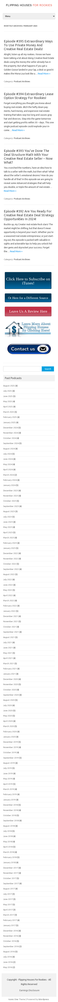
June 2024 (8, 459)
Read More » (44, 73)
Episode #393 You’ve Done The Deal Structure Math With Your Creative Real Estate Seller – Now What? (28, 156)
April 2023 (8, 532)
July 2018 (7, 831)
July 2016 (7, 957)
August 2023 (9, 511)
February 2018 (10, 857)
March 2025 (8, 412)
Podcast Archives (22, 81)
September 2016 (11, 946)
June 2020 (8, 710)
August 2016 (9, 951)
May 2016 (7, 967)
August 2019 (9, 763)
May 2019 (7, 778)
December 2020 (10, 679)
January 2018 (9, 862)
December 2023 (10, 490)
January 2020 (9, 737)
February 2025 (10, 417)
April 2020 (8, 721)
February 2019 (10, 794)
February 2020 (10, 731)
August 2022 (9, 574)
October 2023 (9, 501)
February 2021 (10, 668)
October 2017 (9, 878)
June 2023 (8, 522)
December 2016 (10, 931)
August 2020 (9, 700)
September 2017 (11, 883)
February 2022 (10, 606)
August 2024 (9, 448)
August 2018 (9, 826)
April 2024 (8, 469)
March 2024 (8, 475)
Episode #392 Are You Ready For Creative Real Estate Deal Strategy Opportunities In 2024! (29, 215)
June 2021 (8, 647)
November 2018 (10, 810)
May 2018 (7, 841)
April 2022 (8, 595)
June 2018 (8, 836)
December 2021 (10, 616)
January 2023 (9, 548)
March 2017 (8, 915)
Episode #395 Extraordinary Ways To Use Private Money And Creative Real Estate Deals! (28, 45)
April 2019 (8, 784)
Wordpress (44, 999)
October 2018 (9, 815)
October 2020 (9, 689)
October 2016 (9, 941)
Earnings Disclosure (29, 990)
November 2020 (10, 684)
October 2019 (9, 752)
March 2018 (8, 852)
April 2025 (8, 406)
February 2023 (10, 543)
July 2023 (7, 517)
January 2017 (9, 925)
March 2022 (8, 600)
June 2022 (8, 585)
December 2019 (10, 742)
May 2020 (7, 716)
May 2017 (7, 904)
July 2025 (7, 391)
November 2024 (10, 433)
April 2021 (8, 658)
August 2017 (9, 888)
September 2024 (11, 443)
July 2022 (7, 579)
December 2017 (10, 868)
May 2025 (7, 401)
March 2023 (8, 537)
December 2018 (10, 805)
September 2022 (11, 569)
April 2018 (8, 847)
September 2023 (11, 506)
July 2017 (7, 894)
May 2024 (7, 464)
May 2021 (7, 653)
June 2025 (8, 396)
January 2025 (9, 422)
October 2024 (9, 438)
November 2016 (10, 936)
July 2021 (7, 642)
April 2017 (8, 909)
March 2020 (8, 726)
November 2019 (10, 747)
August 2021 (9, 637)
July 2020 (7, 705)
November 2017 (10, 873)
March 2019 (8, 789)
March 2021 (8, 663)
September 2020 (11, 695)
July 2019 (7, 768)
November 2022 (10, 558)
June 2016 (8, 962)
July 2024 (7, 454)
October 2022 (9, 564)
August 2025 (9, 386)
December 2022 (10, 553)
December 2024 (10, 427)
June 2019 (8, 773)
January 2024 (9, 485)
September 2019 (11, 758)
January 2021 (9, 674)
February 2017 (10, 920)
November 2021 (10, 621)
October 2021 (9, 627)
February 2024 (10, 480)
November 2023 (10, 496)
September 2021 (11, 632)
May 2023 (7, 527)
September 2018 (11, 820)
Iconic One (13, 999)
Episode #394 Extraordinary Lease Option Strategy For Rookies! (28, 96)
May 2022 (7, 590)
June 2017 (8, 899)
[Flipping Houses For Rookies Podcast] (29, 7)
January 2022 (9, 611)
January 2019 (9, 799)
